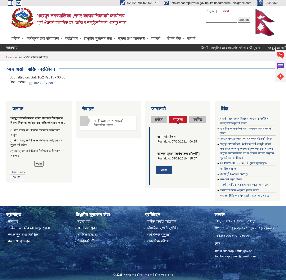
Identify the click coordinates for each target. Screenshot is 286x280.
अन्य (164, 170)
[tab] (108, 123)
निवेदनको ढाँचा (87, 241)
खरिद (197, 119)
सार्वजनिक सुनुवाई (158, 235)
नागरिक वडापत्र (228, 168)
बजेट (159, 119)
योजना (178, 120)
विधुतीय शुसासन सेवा (98, 38)
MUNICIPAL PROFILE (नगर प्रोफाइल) (243, 163)
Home (10, 57)
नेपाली (226, 11)
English (211, 11)
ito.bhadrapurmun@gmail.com (235, 256)
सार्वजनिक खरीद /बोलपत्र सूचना (29, 228)
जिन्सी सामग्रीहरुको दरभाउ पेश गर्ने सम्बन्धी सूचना (225, 48)
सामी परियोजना (166, 137)
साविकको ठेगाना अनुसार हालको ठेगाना (239, 190)
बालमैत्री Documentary (234, 174)
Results (15, 177)
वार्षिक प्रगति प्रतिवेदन (161, 221)
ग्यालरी (155, 38)
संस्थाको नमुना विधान (231, 179)
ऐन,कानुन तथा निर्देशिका (23, 235)
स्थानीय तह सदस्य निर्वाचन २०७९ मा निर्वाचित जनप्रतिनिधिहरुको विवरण (244, 121)
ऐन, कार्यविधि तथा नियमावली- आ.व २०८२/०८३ (245, 195)
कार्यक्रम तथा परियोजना (43, 38)
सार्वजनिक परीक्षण (158, 241)
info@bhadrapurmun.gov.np (233, 251)
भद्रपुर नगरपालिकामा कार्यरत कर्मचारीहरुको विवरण (246, 138)
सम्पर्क (191, 38)
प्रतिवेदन (71, 38)
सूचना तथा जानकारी (131, 38)
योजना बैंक (174, 38)
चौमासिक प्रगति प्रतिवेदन (163, 228)
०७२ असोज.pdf (43, 83)
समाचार (13, 221)
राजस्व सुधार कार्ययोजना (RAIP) (178, 154)
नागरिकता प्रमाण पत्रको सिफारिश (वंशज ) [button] (109, 123)
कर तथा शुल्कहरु (19, 241)
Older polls (17, 172)
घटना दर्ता (83, 221)
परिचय (16, 38)
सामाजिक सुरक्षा (87, 228)
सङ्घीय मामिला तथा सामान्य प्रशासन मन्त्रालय (244, 184)
